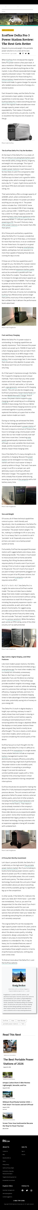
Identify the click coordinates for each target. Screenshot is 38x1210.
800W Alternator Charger (17, 395)
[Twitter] (27, 1190)
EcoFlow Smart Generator (21, 800)
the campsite (23, 479)
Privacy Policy (6, 1164)
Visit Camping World (7, 1193)
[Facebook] (22, 1190)
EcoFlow (9, 59)
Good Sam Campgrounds (8, 1190)
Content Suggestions (7, 1197)
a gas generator (11, 387)
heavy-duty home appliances (20, 216)
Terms (4, 1161)
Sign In (23, 1151)
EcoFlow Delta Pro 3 (9, 101)
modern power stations (10, 169)
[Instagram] (31, 1191)
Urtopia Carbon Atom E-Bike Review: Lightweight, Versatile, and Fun (16, 1084)
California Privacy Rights (8, 1168)
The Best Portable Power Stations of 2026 (18, 1061)
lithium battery (7, 79)
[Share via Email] (28, 53)
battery (4, 359)
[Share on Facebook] (23, 53)
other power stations (9, 225)
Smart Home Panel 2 (26, 392)
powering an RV (7, 222)
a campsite (19, 577)
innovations (18, 750)
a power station (28, 426)
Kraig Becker (6, 53)
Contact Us (5, 1151)
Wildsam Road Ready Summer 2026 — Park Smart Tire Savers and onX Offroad (18, 1103)
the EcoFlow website (9, 962)
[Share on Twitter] (25, 53)
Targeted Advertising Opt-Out (9, 1177)
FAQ (4, 1154)
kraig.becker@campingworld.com (17, 991)
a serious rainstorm (13, 619)
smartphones (28, 247)
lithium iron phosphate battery (19, 157)
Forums (23, 1154)
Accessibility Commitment (9, 1180)
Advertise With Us (7, 1158)
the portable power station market (18, 866)
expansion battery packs (25, 269)
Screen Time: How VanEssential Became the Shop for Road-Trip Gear (18, 1124)
